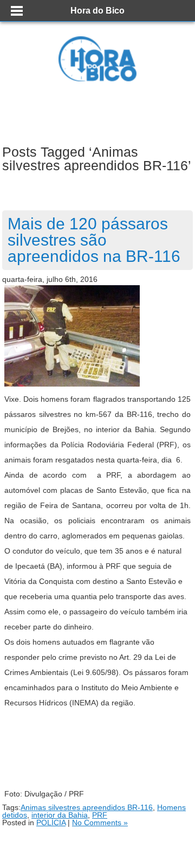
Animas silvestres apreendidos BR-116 (87, 807)
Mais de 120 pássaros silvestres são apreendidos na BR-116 (94, 240)
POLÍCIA (51, 822)
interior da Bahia (59, 815)
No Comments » (100, 822)
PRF (99, 815)
